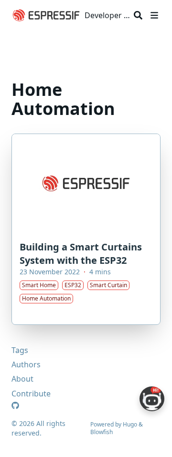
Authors (26, 364)
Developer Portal (107, 15)
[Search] (138, 15)
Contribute (31, 393)
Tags (19, 350)
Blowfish (101, 432)
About (22, 379)
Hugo (130, 424)
